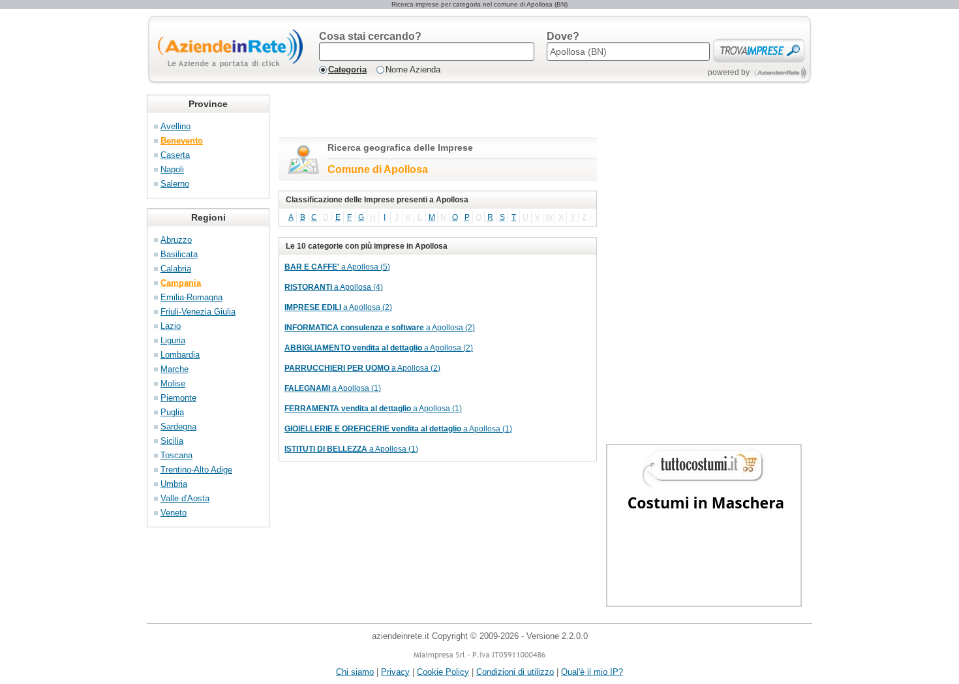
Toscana (176, 455)
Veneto (173, 513)
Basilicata (179, 254)
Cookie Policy (443, 672)
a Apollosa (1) (332, 388)
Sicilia (171, 441)
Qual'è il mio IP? (592, 672)
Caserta (175, 155)
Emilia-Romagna (191, 297)
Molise (172, 383)
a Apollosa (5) (337, 267)
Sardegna (178, 426)
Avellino (175, 126)
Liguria (172, 340)
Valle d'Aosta (184, 498)
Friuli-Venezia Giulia (198, 312)
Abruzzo (176, 240)
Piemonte (178, 398)
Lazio (170, 326)
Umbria (173, 484)
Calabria (175, 268)
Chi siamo (355, 672)
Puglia (172, 412)
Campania (180, 283)
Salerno (174, 184)
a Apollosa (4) (333, 287)
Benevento (181, 141)
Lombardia (180, 355)
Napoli (172, 169)
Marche (174, 369)
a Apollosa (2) (338, 307)
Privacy (395, 672)
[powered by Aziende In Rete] (780, 72)
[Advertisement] (431, 114)
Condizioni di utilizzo (515, 672)
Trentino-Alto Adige (196, 469)
